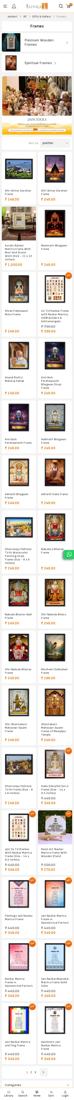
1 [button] (35, 129)
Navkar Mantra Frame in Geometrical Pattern (19, 982)
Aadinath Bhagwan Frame (53, 441)
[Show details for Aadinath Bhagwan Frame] (55, 417)
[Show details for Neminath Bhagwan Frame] (55, 224)
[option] (37, 105)
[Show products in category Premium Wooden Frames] (11, 42)
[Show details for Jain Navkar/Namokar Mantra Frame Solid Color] (55, 957)
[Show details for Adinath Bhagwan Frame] (19, 472)
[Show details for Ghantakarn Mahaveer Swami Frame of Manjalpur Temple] (55, 702)
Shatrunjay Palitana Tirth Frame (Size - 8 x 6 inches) (19, 789)
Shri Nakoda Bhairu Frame (53, 616)
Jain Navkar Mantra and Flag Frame (17, 1043)
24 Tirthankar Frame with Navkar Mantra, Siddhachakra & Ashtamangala (55, 316)
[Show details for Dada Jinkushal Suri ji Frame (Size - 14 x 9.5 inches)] (55, 764)
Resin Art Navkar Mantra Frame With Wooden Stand (54, 852)
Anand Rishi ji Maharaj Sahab (14, 379)
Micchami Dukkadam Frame (54, 671)
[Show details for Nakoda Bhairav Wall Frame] (19, 593)
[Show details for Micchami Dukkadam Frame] (55, 648)
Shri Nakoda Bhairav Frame (18, 671)
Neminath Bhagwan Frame (54, 247)
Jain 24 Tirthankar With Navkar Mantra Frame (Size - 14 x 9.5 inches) (18, 854)
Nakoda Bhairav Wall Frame (18, 616)
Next (44, 1072)
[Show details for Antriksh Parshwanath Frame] (19, 417)
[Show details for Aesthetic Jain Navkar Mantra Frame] (55, 1020)
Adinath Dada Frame (54, 494)
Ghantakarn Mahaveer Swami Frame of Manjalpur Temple (53, 729)
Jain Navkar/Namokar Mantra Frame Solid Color (55, 982)
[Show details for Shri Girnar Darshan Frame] (19, 169)
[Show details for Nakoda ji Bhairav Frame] (55, 527)
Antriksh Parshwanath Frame (18, 441)
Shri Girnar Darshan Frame (18, 192)
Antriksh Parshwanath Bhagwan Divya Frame (51, 383)
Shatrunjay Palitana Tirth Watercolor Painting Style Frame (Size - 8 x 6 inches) (18, 556)
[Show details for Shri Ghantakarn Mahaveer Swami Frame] (19, 702)
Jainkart (13, 16)
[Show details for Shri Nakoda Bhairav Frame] (19, 648)
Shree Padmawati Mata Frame (16, 312)
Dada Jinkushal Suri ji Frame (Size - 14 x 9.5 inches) (54, 789)
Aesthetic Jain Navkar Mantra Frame (51, 1045)
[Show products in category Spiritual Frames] (11, 63)
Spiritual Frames (38, 63)
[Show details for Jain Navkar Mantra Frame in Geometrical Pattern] (55, 894)
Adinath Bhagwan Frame (17, 495)
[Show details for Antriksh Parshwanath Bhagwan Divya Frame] (55, 356)
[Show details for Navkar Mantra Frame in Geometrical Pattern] (19, 957)
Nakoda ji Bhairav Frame (52, 550)
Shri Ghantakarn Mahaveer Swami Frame (16, 727)
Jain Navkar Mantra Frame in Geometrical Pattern (55, 919)
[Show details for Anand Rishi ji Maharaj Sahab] (19, 356)
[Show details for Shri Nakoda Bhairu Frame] (55, 593)
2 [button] (40, 129)
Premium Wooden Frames (39, 42)
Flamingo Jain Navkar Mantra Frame (19, 917)
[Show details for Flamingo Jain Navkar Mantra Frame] (19, 894)
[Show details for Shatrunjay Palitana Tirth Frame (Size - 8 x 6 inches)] (19, 764)
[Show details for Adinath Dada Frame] (55, 472)
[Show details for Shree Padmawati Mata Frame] (19, 289)
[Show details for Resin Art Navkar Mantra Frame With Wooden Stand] (55, 827)
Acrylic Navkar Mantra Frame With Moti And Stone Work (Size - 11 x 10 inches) (18, 252)
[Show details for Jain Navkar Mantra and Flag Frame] (19, 1020)
